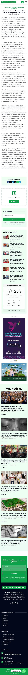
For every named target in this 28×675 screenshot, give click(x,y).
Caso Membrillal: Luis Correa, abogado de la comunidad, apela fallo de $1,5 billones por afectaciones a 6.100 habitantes (17, 238)
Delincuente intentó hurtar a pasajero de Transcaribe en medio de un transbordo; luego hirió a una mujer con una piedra (14, 435)
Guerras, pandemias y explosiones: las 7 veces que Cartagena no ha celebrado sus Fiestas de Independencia (14, 541)
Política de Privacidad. (17, 224)
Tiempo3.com (16, 310)
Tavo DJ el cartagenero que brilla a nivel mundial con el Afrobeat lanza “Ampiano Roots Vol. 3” (14, 461)
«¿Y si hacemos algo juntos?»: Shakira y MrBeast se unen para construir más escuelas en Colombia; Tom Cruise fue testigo (17, 270)
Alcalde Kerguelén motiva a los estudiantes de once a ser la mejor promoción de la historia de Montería (12, 408)
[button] (22, 2)
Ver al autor (14, 201)
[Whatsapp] (24, 671)
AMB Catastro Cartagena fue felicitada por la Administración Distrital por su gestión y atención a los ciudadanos (17, 245)
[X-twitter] (18, 603)
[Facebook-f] (15, 603)
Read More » (3, 414)
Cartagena (8, 7)
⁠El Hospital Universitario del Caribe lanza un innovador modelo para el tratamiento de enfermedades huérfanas (14, 488)
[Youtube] (10, 603)
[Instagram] (12, 603)
